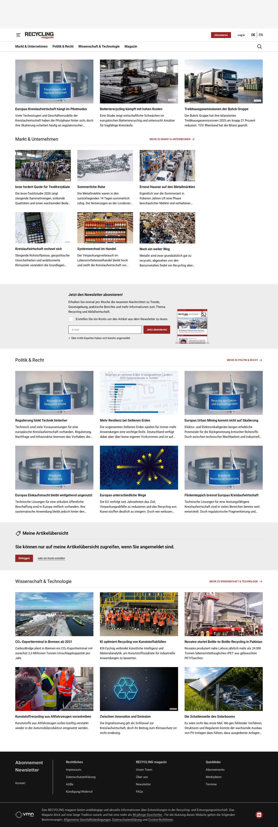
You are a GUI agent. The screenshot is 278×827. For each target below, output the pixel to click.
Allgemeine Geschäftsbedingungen (87, 820)
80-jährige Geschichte (148, 815)
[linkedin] (259, 814)
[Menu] (18, 35)
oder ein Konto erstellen (51, 558)
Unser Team (144, 770)
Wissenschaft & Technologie (43, 581)
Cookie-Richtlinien (160, 820)
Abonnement (29, 762)
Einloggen (24, 558)
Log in (241, 35)
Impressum (73, 770)
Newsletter (27, 770)
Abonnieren (221, 35)
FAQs (139, 791)
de (253, 35)
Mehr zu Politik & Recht (242, 360)
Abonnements (215, 770)
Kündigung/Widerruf (79, 791)
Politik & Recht (29, 360)
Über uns (142, 777)
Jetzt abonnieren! (157, 329)
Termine (211, 784)
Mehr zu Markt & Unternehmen (170, 139)
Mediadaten (214, 777)
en (261, 35)
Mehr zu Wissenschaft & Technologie (233, 581)
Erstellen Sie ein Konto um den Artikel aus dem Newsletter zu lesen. (122, 319)
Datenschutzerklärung (80, 777)
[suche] (259, 46)
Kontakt (20, 783)
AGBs (69, 784)
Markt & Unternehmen (36, 139)
